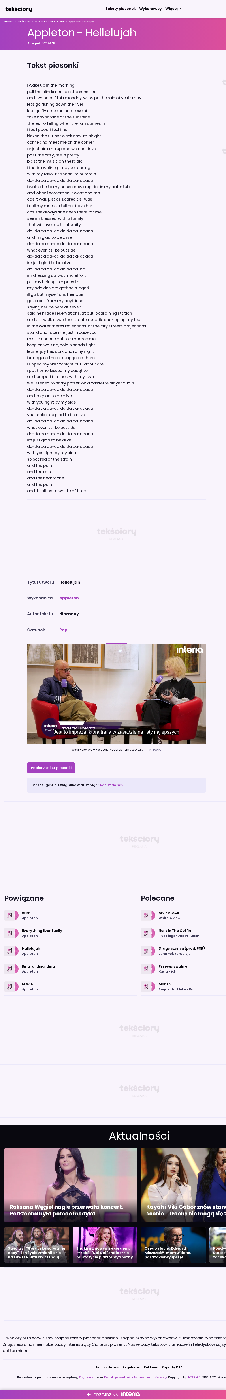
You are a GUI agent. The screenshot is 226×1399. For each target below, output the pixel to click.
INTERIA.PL (194, 1377)
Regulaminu (87, 1377)
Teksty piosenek (45, 21)
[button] (120, 9)
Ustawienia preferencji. (150, 1377)
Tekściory (24, 21)
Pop (62, 21)
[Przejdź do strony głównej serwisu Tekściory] (18, 8)
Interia (8, 21)
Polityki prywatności (118, 1377)
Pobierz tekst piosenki (51, 767)
